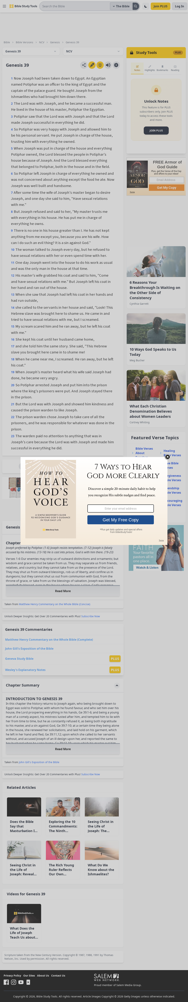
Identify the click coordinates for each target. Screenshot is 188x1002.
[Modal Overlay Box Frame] (94, 501)
